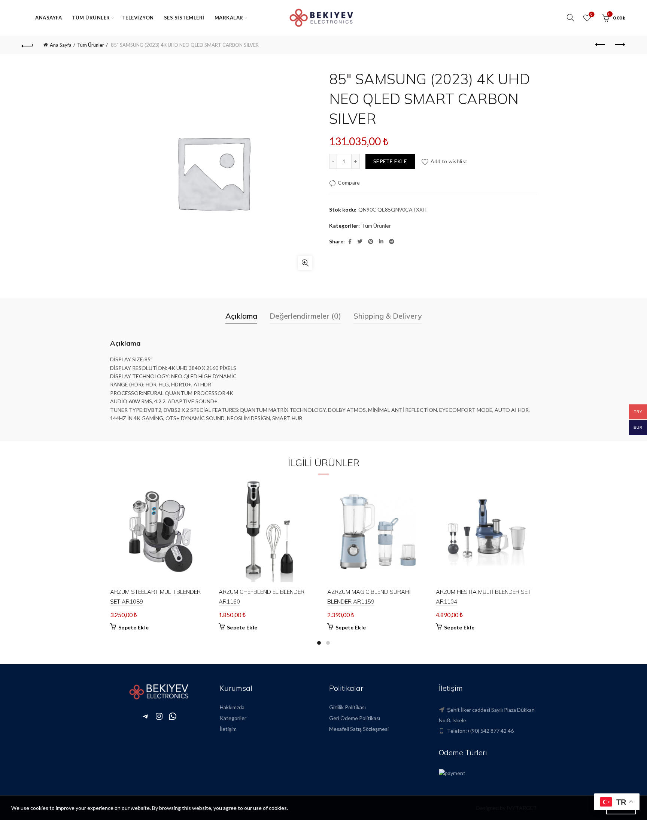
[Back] (27, 44)
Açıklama (241, 316)
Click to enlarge (305, 263)
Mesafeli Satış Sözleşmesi (359, 729)
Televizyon (138, 18)
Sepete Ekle (390, 161)
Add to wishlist (449, 161)
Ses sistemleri (184, 18)
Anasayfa (48, 18)
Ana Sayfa (61, 45)
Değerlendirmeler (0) (305, 316)
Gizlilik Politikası (347, 707)
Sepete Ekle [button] (133, 627)
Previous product (601, 44)
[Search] (571, 17)
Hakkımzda (232, 707)
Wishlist (591, 14)
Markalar (229, 18)
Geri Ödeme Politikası (354, 718)
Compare (349, 182)
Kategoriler (233, 718)
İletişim (228, 729)
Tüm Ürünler (91, 18)
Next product (619, 44)
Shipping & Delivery (387, 316)
